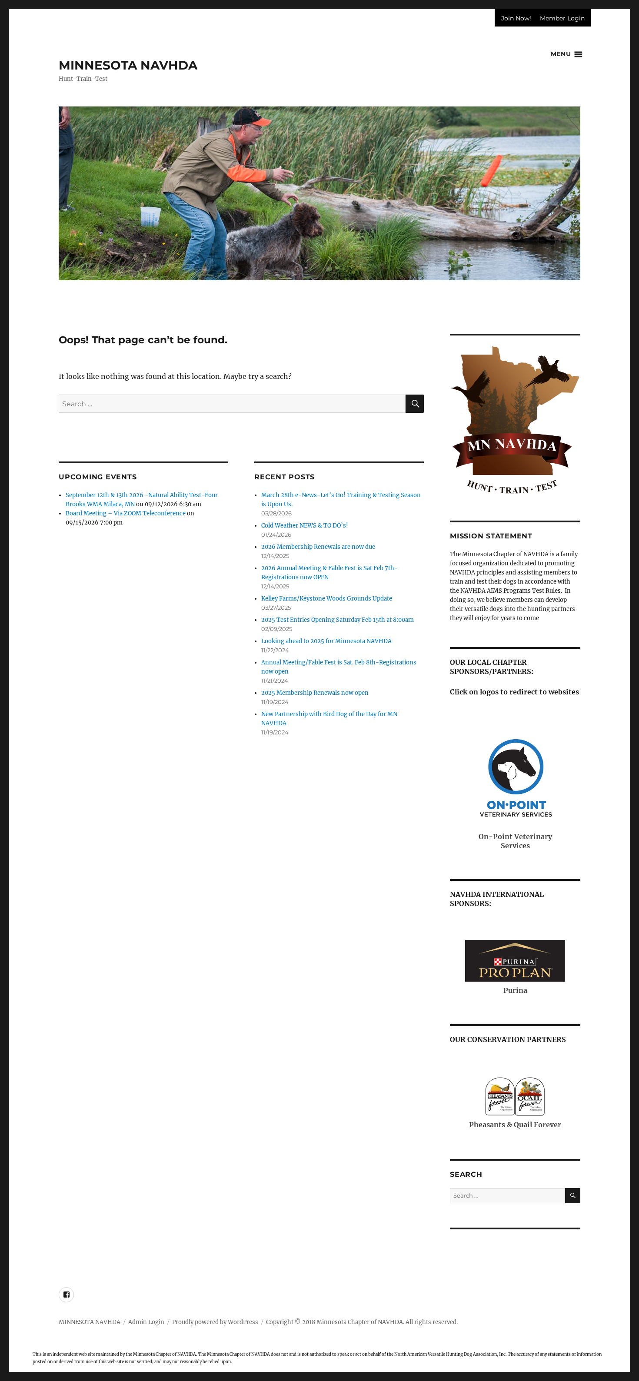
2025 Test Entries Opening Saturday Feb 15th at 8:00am (337, 620)
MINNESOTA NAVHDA (128, 65)
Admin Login (146, 1322)
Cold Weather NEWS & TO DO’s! (304, 525)
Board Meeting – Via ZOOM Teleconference (126, 513)
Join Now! (516, 18)
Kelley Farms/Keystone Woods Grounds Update (326, 598)
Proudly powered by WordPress (215, 1322)
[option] (319, 193)
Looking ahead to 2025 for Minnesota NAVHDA (326, 641)
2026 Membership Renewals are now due (318, 547)
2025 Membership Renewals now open (315, 693)
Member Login (562, 18)
